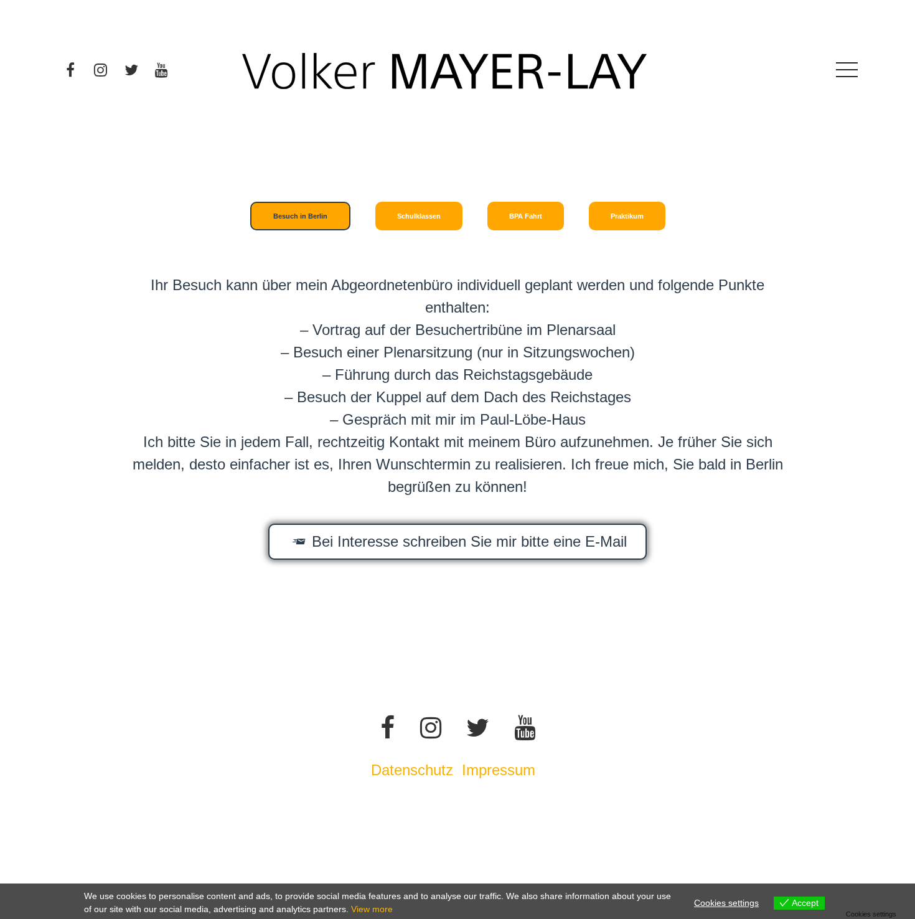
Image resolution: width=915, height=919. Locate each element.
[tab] (300, 216)
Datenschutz (412, 769)
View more (372, 909)
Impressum (501, 769)
